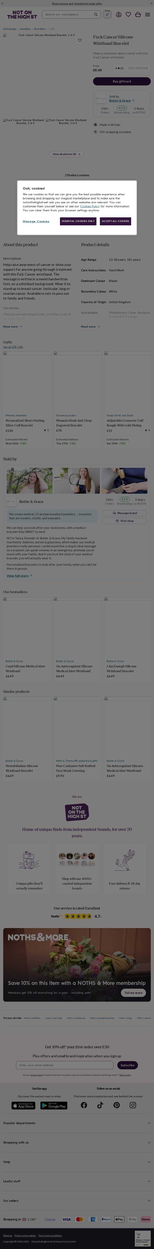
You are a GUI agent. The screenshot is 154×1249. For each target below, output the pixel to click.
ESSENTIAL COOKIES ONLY (78, 221)
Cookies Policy (90, 206)
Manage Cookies (36, 221)
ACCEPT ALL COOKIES (115, 221)
